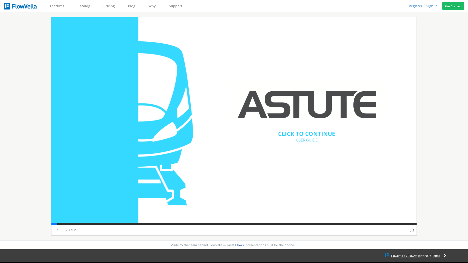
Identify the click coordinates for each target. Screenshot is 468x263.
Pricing (109, 6)
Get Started (453, 6)
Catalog (84, 6)
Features (57, 6)
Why (152, 6)
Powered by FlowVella (406, 256)
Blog (131, 6)
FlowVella (20, 6)
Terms (436, 256)
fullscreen (411, 230)
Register (416, 6)
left (57, 230)
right (66, 230)
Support (176, 6)
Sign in (432, 6)
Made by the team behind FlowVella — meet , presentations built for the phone (234, 245)
